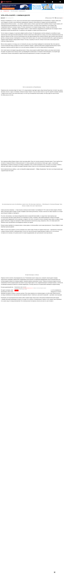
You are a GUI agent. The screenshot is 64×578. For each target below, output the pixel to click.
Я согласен (16, 290)
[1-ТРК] (32, 128)
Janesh (3, 17)
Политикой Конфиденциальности (28, 287)
